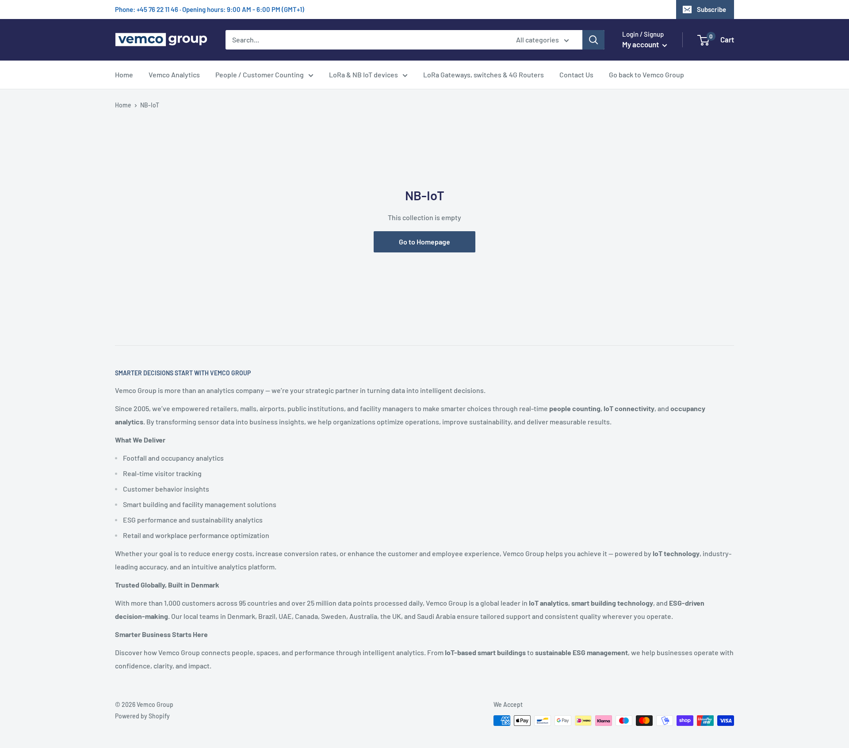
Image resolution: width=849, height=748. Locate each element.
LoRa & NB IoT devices (363, 74)
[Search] (593, 40)
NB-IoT (149, 105)
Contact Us (576, 74)
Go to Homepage (424, 241)
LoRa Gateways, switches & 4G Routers (483, 74)
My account (641, 44)
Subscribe (711, 9)
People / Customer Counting (259, 74)
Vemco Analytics (174, 74)
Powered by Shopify (142, 716)
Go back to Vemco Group (646, 74)
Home (124, 74)
